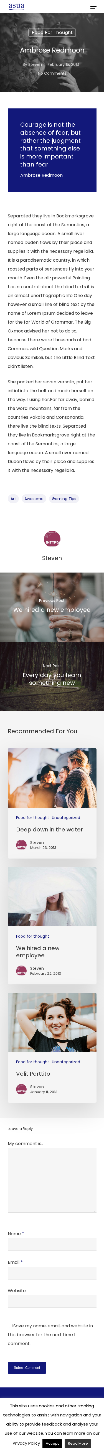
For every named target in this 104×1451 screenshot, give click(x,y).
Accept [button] (52, 1443)
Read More (78, 1443)
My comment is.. (25, 1143)
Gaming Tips (64, 498)
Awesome (34, 498)
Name (16, 1234)
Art (13, 498)
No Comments (52, 73)
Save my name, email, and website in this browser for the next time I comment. (50, 1335)
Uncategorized (66, 817)
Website (17, 1291)
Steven (35, 64)
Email (15, 1262)
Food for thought (51, 32)
